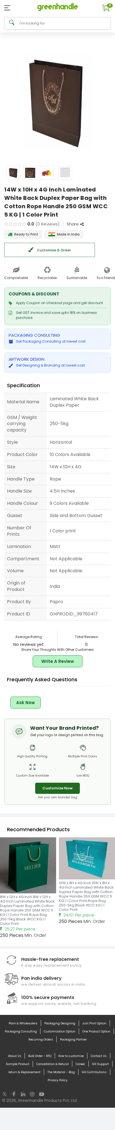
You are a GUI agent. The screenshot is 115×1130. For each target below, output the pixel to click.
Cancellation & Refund (52, 1064)
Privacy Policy (58, 1080)
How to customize (71, 1056)
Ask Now (25, 702)
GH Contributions (94, 1072)
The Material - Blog (61, 1072)
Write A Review (57, 661)
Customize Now (57, 788)
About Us (14, 1056)
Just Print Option (94, 1023)
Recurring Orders (40, 1039)
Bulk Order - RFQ (39, 1056)
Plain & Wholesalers (23, 1023)
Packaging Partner (73, 1039)
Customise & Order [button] (53, 250)
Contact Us (99, 1056)
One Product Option (96, 1031)
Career (80, 1064)
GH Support (100, 1064)
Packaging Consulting (21, 1031)
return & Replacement (24, 1072)
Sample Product (17, 1064)
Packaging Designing (59, 1023)
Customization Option (59, 1031)
